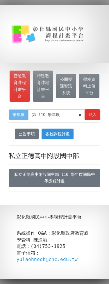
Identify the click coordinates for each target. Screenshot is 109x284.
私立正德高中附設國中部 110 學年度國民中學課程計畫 (54, 177)
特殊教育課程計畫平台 (43, 85)
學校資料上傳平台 (89, 86)
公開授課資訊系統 (66, 86)
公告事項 (27, 134)
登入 (92, 114)
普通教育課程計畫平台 (20, 85)
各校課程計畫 (57, 134)
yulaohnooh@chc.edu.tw (47, 259)
